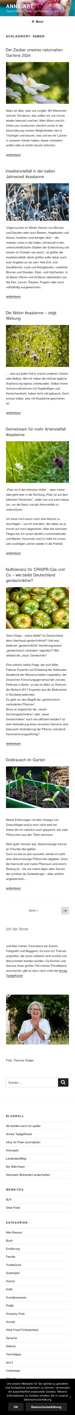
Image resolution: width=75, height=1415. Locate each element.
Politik (10, 1305)
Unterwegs (13, 1370)
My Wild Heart (15, 1166)
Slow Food (13, 1207)
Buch (9, 1240)
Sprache (11, 1338)
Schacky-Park (15, 1313)
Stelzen (11, 1346)
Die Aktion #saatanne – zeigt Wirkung (31, 315)
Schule (10, 1322)
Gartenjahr (13, 1273)
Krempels (12, 1150)
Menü (39, 21)
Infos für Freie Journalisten (23, 1142)
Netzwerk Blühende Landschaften (28, 1175)
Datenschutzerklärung (46, 1407)
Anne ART (20, 6)
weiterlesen (13, 154)
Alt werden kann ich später (23, 1126)
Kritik (9, 1289)
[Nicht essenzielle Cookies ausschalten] (70, 1397)
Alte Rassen (14, 1232)
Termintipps (13, 1354)
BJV (9, 1199)
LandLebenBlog (16, 1158)
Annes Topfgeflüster (19, 1134)
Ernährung (13, 1248)
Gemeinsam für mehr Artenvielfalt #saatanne (36, 431)
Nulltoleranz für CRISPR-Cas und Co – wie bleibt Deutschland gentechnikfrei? (35, 574)
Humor (10, 1281)
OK (16, 1407)
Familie (10, 1256)
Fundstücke (13, 1265)
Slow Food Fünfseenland (22, 1330)
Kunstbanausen (16, 1297)
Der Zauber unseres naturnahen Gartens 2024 (34, 52)
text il (9, 1362)
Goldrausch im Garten (25, 759)
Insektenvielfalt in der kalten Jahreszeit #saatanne (30, 173)
